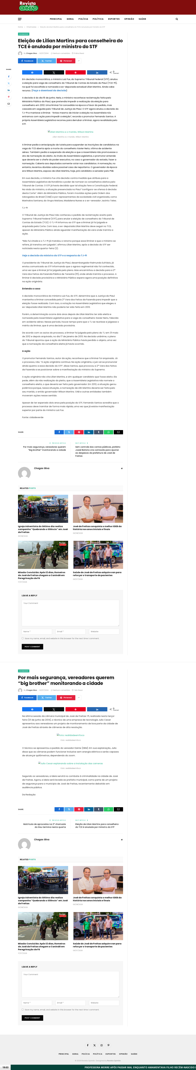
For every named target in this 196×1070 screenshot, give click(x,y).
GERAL (70, 19)
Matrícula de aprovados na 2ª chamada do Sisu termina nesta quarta (44, 826)
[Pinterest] (8, 97)
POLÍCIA (83, 19)
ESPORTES (114, 19)
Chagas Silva (31, 53)
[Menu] (19, 19)
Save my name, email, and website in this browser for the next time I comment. (62, 638)
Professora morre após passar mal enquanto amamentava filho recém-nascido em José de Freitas (117, 1067)
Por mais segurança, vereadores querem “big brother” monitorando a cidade (44, 448)
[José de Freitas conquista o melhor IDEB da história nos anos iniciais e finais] (98, 509)
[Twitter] (8, 83)
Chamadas (23, 34)
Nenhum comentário (61, 53)
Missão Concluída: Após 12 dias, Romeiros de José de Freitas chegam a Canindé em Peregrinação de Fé (41, 575)
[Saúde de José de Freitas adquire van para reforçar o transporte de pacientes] (98, 555)
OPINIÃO (129, 19)
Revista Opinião (114, 1060)
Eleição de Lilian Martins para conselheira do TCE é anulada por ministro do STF (97, 826)
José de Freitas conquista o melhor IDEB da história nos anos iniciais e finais (97, 528)
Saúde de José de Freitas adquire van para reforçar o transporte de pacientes (97, 574)
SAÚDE (142, 19)
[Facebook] (8, 76)
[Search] (176, 19)
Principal (56, 19)
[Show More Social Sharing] (78, 60)
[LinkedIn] (8, 90)
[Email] (8, 103)
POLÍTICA (98, 19)
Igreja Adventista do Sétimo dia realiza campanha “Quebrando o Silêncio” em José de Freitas (43, 529)
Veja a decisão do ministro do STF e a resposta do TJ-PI (54, 255)
